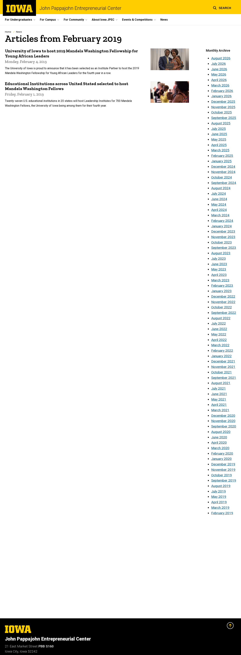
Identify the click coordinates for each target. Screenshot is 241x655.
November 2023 (223, 237)
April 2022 (219, 340)
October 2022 (221, 307)
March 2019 (220, 508)
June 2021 (219, 394)
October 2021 (221, 372)
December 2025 (223, 102)
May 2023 (218, 269)
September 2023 (223, 248)
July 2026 (218, 64)
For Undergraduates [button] (18, 19)
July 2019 (218, 491)
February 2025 (222, 156)
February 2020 (222, 453)
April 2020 (219, 443)
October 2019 (221, 475)
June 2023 (219, 264)
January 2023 (221, 291)
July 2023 (218, 259)
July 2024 (218, 194)
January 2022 (221, 356)
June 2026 (219, 69)
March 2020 (220, 448)
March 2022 (220, 345)
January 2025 (221, 161)
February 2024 (222, 221)
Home (8, 31)
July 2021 (218, 388)
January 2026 (221, 96)
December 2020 (223, 416)
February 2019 (222, 513)
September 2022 (223, 313)
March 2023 (220, 280)
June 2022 (219, 329)
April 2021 (219, 405)
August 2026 (220, 58)
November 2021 (223, 367)
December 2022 (223, 296)
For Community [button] (74, 19)
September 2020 (223, 426)
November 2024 (223, 172)
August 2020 (220, 432)
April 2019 (219, 502)
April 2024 (219, 210)
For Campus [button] (48, 19)
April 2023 (219, 275)
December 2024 (223, 167)
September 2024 (223, 183)
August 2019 (220, 486)
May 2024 (218, 204)
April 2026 (219, 80)
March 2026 (220, 85)
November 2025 (223, 107)
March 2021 (220, 410)
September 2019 (223, 480)
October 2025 (221, 112)
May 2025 (218, 139)
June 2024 (219, 199)
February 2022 (222, 351)
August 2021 (220, 383)
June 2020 (219, 437)
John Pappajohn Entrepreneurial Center (80, 8)
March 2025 (220, 150)
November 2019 (223, 470)
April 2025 (219, 145)
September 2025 (223, 118)
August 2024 (220, 188)
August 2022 (220, 318)
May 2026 (218, 74)
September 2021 (223, 378)
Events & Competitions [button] (137, 19)
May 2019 (218, 497)
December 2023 (223, 231)
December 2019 (223, 464)
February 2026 (222, 91)
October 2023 (221, 242)
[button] (222, 7)
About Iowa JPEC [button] (103, 19)
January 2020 (221, 459)
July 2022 (218, 323)
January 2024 (221, 226)
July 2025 (218, 129)
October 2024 (221, 177)
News (164, 19)
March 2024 (220, 215)
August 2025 (220, 123)
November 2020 (223, 421)
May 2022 (218, 334)
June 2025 (219, 134)
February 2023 (222, 286)
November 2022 (223, 302)
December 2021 (223, 361)
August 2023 (220, 253)
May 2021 (218, 399)
